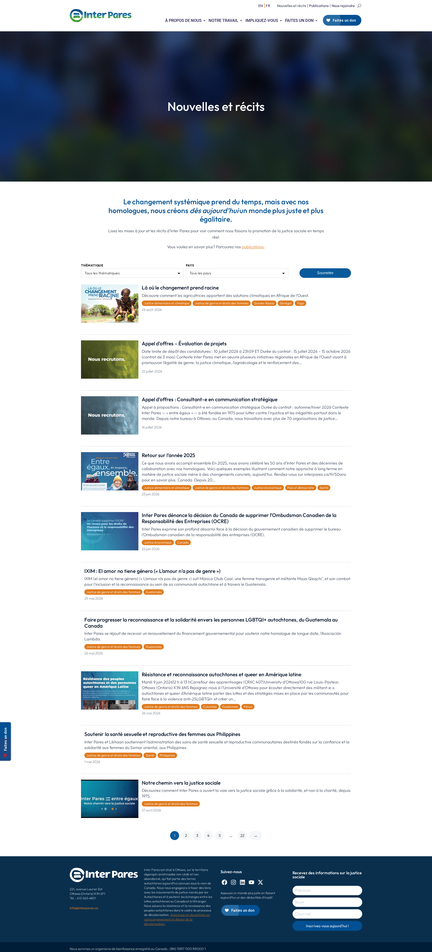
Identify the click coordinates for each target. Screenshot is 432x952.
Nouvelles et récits (291, 5)
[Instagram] (233, 882)
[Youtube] (251, 882)
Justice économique (268, 488)
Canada (183, 542)
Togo (300, 303)
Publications (319, 5)
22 (242, 835)
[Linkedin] (242, 882)
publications (253, 246)
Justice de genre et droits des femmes (221, 303)
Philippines (167, 755)
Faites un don (299, 20)
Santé (324, 488)
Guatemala (154, 592)
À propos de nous (183, 20)
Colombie (210, 707)
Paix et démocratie (300, 488)
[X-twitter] (260, 882)
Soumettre (325, 273)
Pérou (248, 707)
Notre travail (223, 20)
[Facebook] (224, 882)
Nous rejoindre (343, 5)
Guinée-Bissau (264, 303)
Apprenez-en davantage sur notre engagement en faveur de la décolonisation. (177, 919)
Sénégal (285, 303)
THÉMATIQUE (92, 265)
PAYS (190, 265)
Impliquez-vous (261, 20)
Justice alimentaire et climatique (166, 303)
